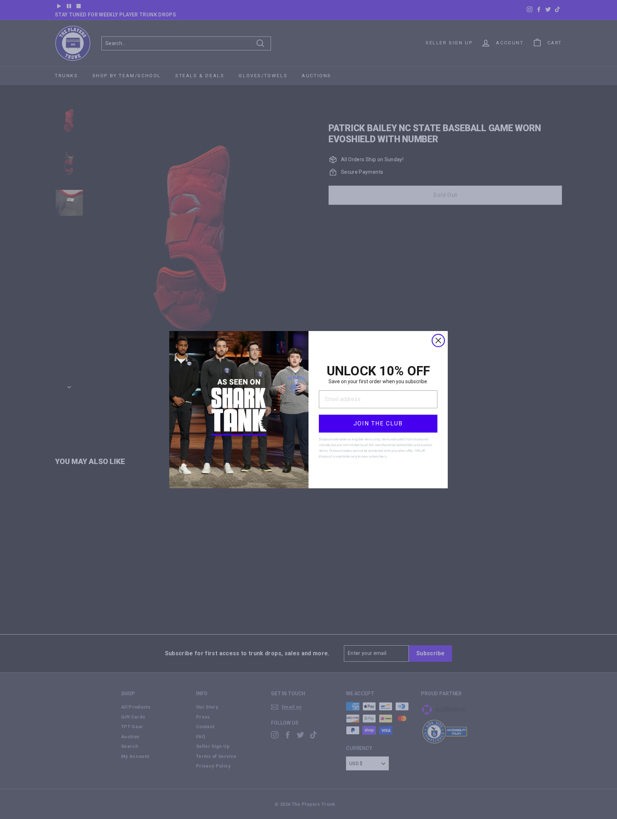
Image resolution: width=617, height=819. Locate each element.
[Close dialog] (438, 340)
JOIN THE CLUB (378, 423)
